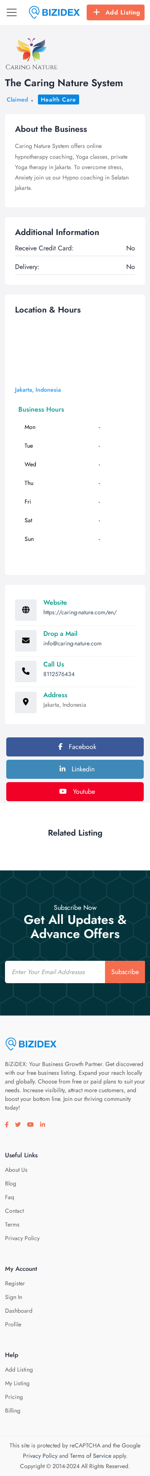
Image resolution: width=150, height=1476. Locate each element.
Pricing (14, 1397)
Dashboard (18, 1310)
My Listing (17, 1383)
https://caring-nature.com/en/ (80, 612)
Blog (10, 1183)
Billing (12, 1410)
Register (15, 1283)
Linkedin (82, 769)
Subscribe (125, 972)
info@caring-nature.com (72, 643)
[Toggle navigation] (11, 12)
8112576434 (59, 674)
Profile (13, 1324)
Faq (9, 1197)
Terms (12, 1224)
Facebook (81, 746)
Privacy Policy (22, 1238)
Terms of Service (90, 1456)
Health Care (58, 99)
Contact (14, 1211)
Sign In (13, 1297)
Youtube (83, 791)
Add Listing (122, 12)
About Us (16, 1170)
